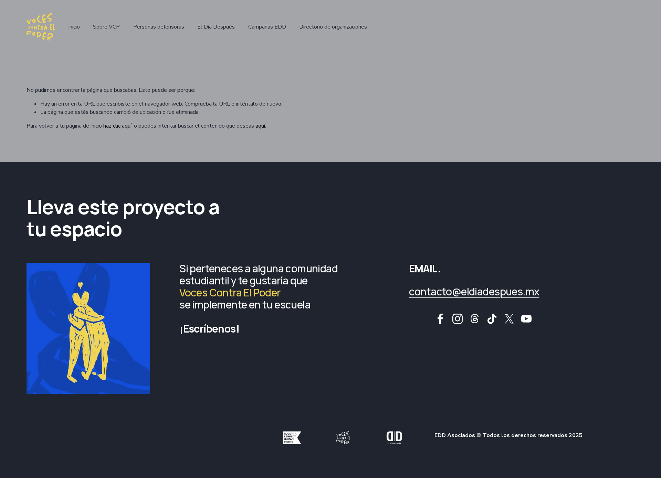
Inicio (74, 27)
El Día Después (216, 27)
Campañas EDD (267, 27)
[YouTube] (526, 318)
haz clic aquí (117, 126)
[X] (509, 318)
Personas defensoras (158, 27)
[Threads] (474, 318)
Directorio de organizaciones (333, 27)
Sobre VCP (106, 27)
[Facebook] (440, 318)
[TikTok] (491, 318)
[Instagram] (457, 318)
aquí (260, 126)
